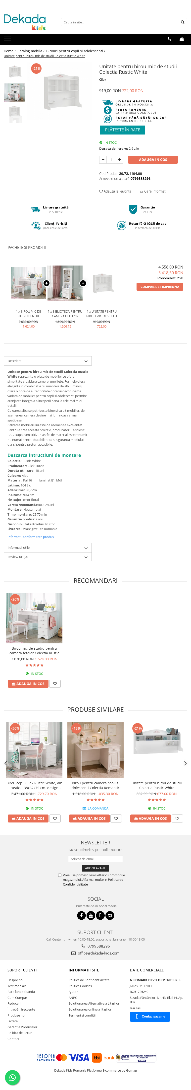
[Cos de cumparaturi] (181, 39)
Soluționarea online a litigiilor (90, 1009)
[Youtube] (91, 915)
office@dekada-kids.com (98, 953)
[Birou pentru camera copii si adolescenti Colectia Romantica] (95, 750)
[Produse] (8, 40)
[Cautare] (182, 22)
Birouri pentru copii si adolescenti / (76, 51)
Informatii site (84, 969)
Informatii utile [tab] (19, 547)
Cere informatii (155, 191)
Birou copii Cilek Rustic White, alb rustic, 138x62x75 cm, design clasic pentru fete (34, 785)
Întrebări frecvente (21, 1009)
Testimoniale (16, 986)
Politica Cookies (80, 986)
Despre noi (15, 980)
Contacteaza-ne (153, 1016)
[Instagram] (109, 915)
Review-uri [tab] (18, 556)
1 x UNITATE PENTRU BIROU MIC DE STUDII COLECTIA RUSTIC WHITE (101, 313)
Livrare (12, 1021)
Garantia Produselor (22, 1027)
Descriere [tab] (14, 360)
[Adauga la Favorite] (55, 684)
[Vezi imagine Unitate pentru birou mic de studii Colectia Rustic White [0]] (14, 71)
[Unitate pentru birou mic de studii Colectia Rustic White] (59, 91)
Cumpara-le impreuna (160, 286)
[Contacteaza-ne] (169, 39)
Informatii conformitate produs (30, 537)
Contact (13, 1038)
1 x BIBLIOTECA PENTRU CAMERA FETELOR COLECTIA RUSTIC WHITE (65, 313)
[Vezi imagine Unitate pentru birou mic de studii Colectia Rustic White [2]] (14, 114)
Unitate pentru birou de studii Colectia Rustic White (157, 785)
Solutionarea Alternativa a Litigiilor (94, 1003)
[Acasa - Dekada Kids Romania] (28, 22)
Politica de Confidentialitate (89, 980)
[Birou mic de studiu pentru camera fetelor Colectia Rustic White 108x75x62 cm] (34, 618)
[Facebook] (81, 915)
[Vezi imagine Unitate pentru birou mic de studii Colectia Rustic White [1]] (14, 92)
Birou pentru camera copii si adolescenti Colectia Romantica (96, 785)
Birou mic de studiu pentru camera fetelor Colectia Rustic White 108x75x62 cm (34, 650)
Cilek (102, 79)
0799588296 (98, 946)
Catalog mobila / (31, 51)
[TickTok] (100, 915)
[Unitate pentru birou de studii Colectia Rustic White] (157, 750)
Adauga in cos (153, 159)
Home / (10, 51)
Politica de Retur (19, 1032)
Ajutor (73, 991)
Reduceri (13, 1003)
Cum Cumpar (17, 997)
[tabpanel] (59, 91)
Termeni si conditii (82, 1015)
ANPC (73, 997)
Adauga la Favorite (117, 191)
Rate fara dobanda (21, 991)
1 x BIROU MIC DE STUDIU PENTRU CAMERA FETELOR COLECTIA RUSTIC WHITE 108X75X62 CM (28, 313)
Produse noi (16, 1015)
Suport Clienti (22, 969)
